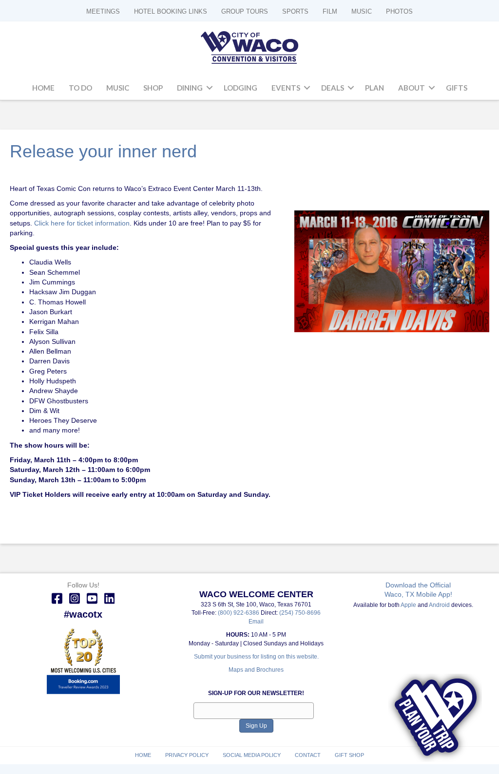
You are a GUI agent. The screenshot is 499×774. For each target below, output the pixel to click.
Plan (374, 87)
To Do (80, 87)
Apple (408, 605)
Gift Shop (349, 755)
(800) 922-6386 (239, 612)
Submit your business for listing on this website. (256, 656)
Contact (308, 755)
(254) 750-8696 (300, 612)
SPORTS (295, 11)
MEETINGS (103, 11)
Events (285, 87)
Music (117, 87)
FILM (330, 11)
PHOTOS (399, 11)
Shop (153, 87)
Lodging (240, 87)
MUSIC (361, 11)
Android (439, 605)
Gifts (456, 87)
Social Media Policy (252, 755)
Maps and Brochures (256, 669)
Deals (332, 87)
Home (43, 87)
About (411, 87)
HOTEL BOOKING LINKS (170, 11)
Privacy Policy (187, 755)
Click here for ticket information (82, 223)
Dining (190, 87)
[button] (209, 88)
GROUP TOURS (244, 11)
